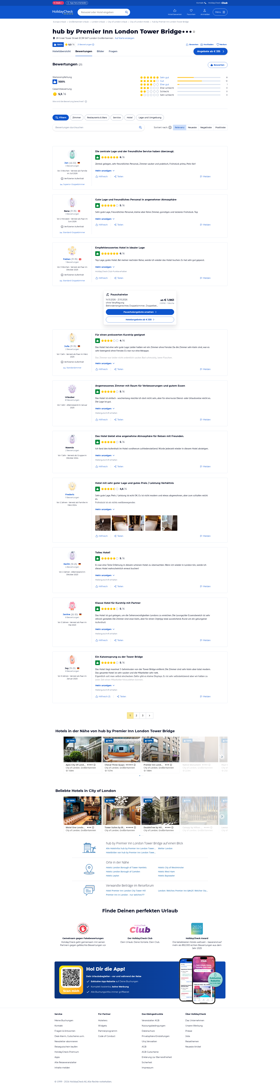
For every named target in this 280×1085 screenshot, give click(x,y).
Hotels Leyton (112, 875)
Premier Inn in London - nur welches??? (125, 894)
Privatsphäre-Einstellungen (155, 1036)
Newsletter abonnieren (66, 1041)
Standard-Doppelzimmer (74, 232)
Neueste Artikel (193, 1046)
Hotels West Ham (166, 871)
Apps (57, 1057)
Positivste (220, 127)
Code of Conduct (106, 1036)
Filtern (62, 117)
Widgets (102, 1025)
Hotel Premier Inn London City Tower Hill (126, 890)
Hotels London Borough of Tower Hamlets (126, 867)
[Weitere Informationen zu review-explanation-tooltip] (93, 44)
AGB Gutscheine (150, 1052)
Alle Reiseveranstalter (66, 1062)
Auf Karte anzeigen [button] (124, 38)
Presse (188, 1031)
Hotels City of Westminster (171, 867)
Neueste (192, 127)
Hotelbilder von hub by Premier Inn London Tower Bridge (131, 852)
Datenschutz (148, 1031)
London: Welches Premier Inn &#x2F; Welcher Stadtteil (183, 890)
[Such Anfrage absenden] (126, 12)
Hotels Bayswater (166, 875)
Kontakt (200, 3)
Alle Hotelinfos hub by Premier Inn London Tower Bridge (131, 848)
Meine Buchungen (64, 1020)
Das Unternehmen (194, 1020)
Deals (57, 3)
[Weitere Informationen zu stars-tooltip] (193, 32)
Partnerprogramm (107, 1031)
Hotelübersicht (61, 51)
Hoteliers (102, 1020)
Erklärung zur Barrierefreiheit (157, 1057)
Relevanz (179, 127)
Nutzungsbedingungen (153, 1025)
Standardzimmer (73, 368)
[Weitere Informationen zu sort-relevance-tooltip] (170, 127)
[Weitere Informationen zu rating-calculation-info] (86, 101)
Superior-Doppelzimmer (74, 184)
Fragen (113, 51)
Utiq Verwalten (149, 1041)
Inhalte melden (62, 1067)
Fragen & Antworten (65, 1031)
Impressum (147, 1067)
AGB (144, 1046)
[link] (175, 12)
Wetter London (165, 848)
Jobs (187, 1036)
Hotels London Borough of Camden (123, 871)
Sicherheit (147, 1062)
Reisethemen (192, 1041)
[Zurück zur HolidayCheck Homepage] (62, 12)
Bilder (100, 51)
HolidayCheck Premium (67, 1052)
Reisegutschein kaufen (66, 1046)
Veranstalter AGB (150, 1020)
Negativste (206, 127)
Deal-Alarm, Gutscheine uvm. (69, 1036)
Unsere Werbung (194, 1025)
